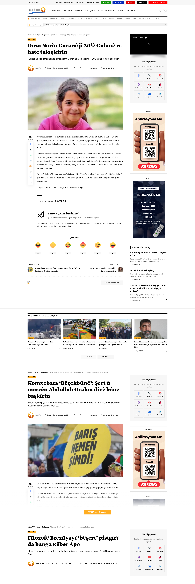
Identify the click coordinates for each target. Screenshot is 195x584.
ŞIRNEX (119, 18)
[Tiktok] (160, 86)
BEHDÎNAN (53, 18)
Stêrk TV (38, 68)
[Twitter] (149, 76)
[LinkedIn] (160, 95)
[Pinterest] (160, 76)
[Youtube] (149, 86)
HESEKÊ (111, 18)
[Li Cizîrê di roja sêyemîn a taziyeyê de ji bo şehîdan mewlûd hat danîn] (79, 329)
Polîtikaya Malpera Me (72, 223)
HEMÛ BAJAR (35, 18)
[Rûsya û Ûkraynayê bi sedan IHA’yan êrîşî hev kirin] (44, 329)
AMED (45, 18)
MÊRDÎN (127, 18)
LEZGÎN (141, 18)
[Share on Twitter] (30, 149)
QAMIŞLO (80, 18)
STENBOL (63, 18)
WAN (96, 18)
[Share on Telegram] (30, 160)
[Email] (30, 166)
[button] (165, 25)
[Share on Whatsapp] (30, 155)
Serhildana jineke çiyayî (142, 270)
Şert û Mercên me (110, 223)
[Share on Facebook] (30, 144)
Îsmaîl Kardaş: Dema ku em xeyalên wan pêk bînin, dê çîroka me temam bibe (150, 344)
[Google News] (149, 95)
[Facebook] (139, 76)
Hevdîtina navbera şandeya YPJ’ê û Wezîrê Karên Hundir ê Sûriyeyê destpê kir (75, 25)
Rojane (31, 39)
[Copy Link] (30, 171)
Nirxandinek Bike (113, 283)
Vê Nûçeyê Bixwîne (97, 512)
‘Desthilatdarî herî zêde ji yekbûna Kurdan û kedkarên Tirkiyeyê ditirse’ (148, 288)
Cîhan (30, 338)
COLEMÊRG (156, 18)
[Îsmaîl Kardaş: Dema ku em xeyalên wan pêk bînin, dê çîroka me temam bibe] (150, 329)
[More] (30, 182)
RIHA (134, 18)
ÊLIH (148, 18)
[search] (160, 10)
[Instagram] (139, 86)
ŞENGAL (103, 18)
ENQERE (71, 18)
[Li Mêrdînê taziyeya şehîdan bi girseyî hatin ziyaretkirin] (115, 329)
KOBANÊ (89, 18)
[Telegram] (139, 95)
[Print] (30, 177)
